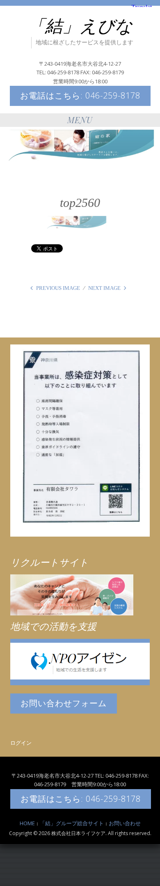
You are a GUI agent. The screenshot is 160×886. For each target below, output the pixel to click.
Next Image (104, 288)
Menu (80, 119)
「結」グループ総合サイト (72, 823)
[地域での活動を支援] (80, 661)
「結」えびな (80, 26)
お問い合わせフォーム (64, 703)
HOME (27, 823)
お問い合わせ (125, 823)
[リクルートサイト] (71, 594)
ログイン (21, 742)
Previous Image (58, 288)
